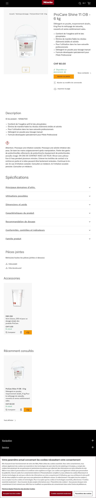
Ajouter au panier (63, 76)
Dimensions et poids (16, 205)
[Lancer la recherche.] (80, 3)
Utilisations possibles (17, 196)
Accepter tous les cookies (11, 493)
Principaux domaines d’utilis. (20, 187)
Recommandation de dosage (20, 222)
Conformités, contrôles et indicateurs (25, 230)
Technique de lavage (22, 14)
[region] (48, 477)
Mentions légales (7, 489)
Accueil (11, 14)
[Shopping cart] (89, 3)
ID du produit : (12, 119)
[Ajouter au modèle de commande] (21, 332)
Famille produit (13, 239)
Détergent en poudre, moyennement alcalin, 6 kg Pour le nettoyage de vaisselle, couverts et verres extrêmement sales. (18, 396)
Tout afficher (8, 420)
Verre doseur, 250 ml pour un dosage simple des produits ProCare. (17, 321)
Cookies (32, 489)
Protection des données (21, 489)
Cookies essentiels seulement (61, 493)
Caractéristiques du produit (20, 213)
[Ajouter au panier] (28, 332)
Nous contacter (83, 73)
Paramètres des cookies (83, 493)
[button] (18, 3)
